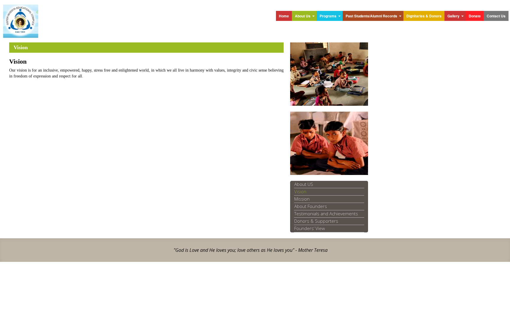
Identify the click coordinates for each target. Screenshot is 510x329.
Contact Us (496, 16)
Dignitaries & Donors (424, 16)
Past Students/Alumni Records (371, 16)
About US (303, 184)
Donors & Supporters (316, 221)
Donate (475, 16)
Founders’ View (309, 228)
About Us (302, 16)
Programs (328, 16)
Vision (300, 191)
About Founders (310, 206)
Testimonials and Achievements (326, 213)
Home (284, 16)
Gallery (453, 16)
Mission (302, 199)
